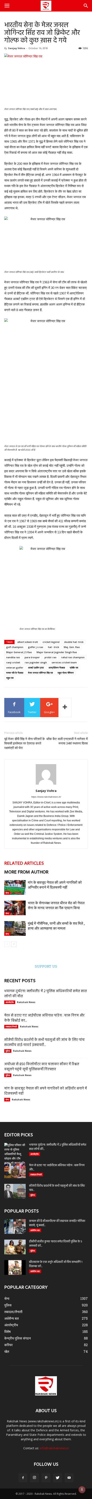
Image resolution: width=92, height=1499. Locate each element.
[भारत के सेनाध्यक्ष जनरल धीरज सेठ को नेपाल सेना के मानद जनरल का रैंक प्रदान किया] (15, 908)
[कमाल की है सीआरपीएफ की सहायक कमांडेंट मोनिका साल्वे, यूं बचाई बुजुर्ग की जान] (15, 1226)
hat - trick (53, 647)
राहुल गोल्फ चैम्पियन (66, 672)
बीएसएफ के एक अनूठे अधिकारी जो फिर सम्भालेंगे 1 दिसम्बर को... (55, 1264)
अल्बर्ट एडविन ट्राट (36, 667)
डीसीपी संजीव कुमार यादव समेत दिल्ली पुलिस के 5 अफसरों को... (55, 1243)
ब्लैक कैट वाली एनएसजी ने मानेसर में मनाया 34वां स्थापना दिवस (67, 741)
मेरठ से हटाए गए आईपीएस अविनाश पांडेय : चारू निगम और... (57, 1167)
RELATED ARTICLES (24, 863)
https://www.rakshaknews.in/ (46, 797)
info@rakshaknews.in (54, 1448)
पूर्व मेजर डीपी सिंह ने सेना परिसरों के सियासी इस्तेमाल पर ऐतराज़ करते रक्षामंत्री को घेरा (24, 743)
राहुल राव (9, 677)
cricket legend (51, 641)
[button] (86, 6)
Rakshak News (26, 1002)
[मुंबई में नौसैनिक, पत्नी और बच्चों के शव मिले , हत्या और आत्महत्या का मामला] (15, 928)
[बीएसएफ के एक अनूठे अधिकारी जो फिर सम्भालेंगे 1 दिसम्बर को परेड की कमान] (15, 1267)
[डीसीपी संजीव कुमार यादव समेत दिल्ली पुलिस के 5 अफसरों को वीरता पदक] (15, 1247)
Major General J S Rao (19, 652)
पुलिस (8, 1050)
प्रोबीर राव (74, 667)
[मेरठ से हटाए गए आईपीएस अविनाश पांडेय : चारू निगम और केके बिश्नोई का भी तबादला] (15, 1170)
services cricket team (64, 662)
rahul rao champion (73, 657)
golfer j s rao (35, 647)
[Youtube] (69, 1478)
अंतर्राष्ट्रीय (10, 1002)
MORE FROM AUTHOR (26, 872)
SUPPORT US (46, 966)
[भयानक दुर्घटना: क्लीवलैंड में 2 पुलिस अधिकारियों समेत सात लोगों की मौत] (15, 1154)
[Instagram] (34, 1478)
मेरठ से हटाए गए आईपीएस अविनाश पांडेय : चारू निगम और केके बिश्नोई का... (44, 1018)
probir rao (50, 657)
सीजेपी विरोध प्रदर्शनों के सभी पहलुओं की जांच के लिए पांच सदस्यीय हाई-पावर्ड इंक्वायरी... (44, 1042)
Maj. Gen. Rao (72, 647)
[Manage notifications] (82, 1489)
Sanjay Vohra (16, 48)
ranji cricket (13, 662)
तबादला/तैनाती (11, 1026)
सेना (7, 892)
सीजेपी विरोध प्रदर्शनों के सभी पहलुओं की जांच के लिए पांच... (57, 1188)
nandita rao (13, 657)
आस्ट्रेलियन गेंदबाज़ (57, 667)
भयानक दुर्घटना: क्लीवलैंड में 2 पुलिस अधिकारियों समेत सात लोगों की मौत (45, 993)
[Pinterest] (46, 1478)
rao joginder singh (36, 662)
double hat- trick (73, 641)
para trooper (32, 657)
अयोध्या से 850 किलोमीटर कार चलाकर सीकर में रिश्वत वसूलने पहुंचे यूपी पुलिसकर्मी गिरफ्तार (41, 1066)
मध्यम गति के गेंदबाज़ (14, 672)
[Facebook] (23, 1478)
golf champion (14, 647)
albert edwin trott (27, 641)
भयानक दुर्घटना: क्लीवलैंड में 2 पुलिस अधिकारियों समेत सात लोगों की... (57, 1147)
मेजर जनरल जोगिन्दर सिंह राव (40, 672)
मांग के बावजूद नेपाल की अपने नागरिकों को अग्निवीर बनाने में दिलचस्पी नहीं (45, 1091)
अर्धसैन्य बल (35, 1230)
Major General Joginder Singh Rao (57, 652)
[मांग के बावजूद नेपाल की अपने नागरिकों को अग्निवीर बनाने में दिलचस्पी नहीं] (15, 887)
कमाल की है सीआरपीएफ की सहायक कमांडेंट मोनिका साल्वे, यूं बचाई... (57, 1223)
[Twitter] (57, 1478)
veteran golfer (14, 667)
